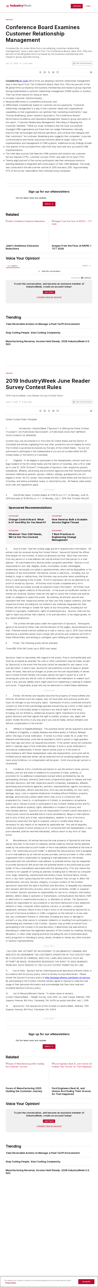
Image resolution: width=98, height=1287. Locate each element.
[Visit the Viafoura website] (86, 278)
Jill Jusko (23, 81)
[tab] (13, 266)
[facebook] (40, 72)
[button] (7, 6)
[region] (49, 272)
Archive (9, 20)
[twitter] (49, 72)
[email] (57, 72)
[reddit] (53, 72)
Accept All (86, 1282)
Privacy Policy (10, 1283)
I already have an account (49, 297)
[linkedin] (45, 72)
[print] (91, 72)
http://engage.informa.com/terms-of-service (67, 977)
